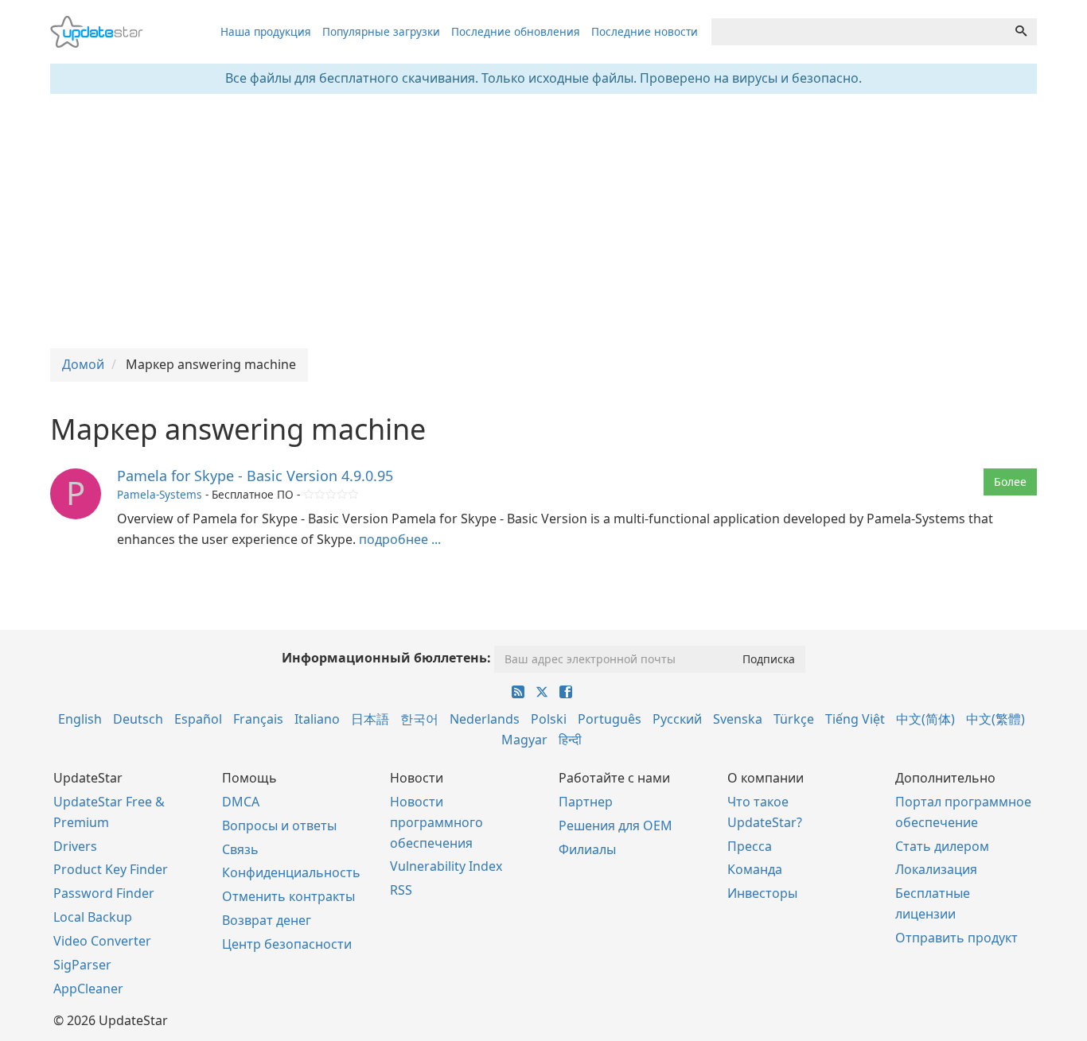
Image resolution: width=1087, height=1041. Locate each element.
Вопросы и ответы (279, 825)
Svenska (737, 719)
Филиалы (587, 849)
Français (258, 719)
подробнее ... (400, 539)
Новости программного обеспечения (436, 822)
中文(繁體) (995, 719)
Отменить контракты (288, 896)
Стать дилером (942, 846)
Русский (677, 719)
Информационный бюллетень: (386, 657)
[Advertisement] (543, 221)
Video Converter (102, 941)
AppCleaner (88, 988)
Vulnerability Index (446, 866)
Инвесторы (762, 893)
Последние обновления (515, 31)
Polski (549, 719)
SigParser (82, 964)
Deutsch (138, 719)
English (80, 719)
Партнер (586, 801)
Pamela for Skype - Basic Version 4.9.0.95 (255, 475)
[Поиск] (1021, 31)
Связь (240, 849)
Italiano (317, 719)
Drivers (75, 846)
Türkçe (793, 719)
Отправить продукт (956, 937)
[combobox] (858, 31)
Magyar (524, 739)
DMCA (240, 801)
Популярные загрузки (381, 31)
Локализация (936, 869)
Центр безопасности (287, 944)
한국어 (419, 719)
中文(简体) (925, 719)
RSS (401, 890)
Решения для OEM (615, 825)
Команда (754, 869)
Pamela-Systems (159, 494)
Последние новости (644, 31)
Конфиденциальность (291, 872)
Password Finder (103, 893)
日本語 (370, 719)
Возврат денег (266, 920)
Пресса (749, 846)
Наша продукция (265, 31)
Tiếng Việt (855, 719)
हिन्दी (570, 739)
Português (609, 719)
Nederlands (485, 719)
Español (198, 719)
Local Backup (92, 917)
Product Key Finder (110, 869)
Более (1010, 481)
